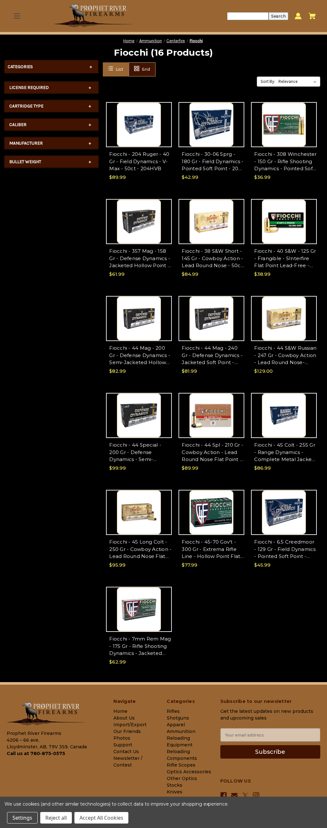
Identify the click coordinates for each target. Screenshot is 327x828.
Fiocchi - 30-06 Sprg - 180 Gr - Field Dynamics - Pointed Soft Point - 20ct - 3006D (212, 161)
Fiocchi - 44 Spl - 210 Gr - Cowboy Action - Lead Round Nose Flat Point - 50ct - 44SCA (212, 452)
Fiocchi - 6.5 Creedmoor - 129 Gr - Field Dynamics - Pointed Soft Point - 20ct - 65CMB (285, 549)
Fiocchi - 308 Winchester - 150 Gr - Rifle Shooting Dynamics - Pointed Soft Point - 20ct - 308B (285, 161)
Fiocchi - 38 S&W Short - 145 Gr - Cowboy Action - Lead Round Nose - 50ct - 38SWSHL (212, 258)
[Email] (234, 795)
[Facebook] (223, 795)
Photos (121, 738)
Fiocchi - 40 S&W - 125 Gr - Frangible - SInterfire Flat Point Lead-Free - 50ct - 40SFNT (285, 258)
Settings (22, 817)
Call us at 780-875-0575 (36, 753)
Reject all (56, 817)
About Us (124, 718)
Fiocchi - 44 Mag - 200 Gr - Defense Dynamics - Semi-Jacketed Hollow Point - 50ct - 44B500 (139, 355)
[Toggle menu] (17, 16)
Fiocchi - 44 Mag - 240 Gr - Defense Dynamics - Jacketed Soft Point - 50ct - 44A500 (212, 355)
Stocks (174, 785)
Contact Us (126, 751)
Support (122, 745)
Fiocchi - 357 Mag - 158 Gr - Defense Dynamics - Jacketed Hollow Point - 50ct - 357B (139, 258)
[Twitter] (245, 795)
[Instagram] (256, 795)
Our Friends (127, 731)
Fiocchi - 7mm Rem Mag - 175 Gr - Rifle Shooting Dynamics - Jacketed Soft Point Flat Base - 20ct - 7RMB (140, 646)
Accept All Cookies (101, 817)
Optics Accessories (189, 772)
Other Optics (182, 778)
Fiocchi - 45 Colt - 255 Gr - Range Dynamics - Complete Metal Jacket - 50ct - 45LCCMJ (284, 452)
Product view (139, 130)
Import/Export (130, 725)
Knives (174, 792)
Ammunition (181, 731)
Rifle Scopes (181, 765)
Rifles (173, 711)
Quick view (139, 118)
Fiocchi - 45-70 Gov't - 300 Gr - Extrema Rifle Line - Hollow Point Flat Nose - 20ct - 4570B (211, 549)
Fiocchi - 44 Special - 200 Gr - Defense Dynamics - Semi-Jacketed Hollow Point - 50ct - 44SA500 (139, 452)
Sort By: (268, 81)
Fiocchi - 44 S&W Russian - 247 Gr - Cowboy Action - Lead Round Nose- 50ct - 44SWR (285, 355)
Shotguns (178, 718)
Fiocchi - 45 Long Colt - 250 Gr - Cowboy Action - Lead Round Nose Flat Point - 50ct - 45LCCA (140, 549)
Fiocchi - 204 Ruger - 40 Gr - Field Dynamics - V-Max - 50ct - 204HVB (139, 161)
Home (120, 711)
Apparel (176, 725)
